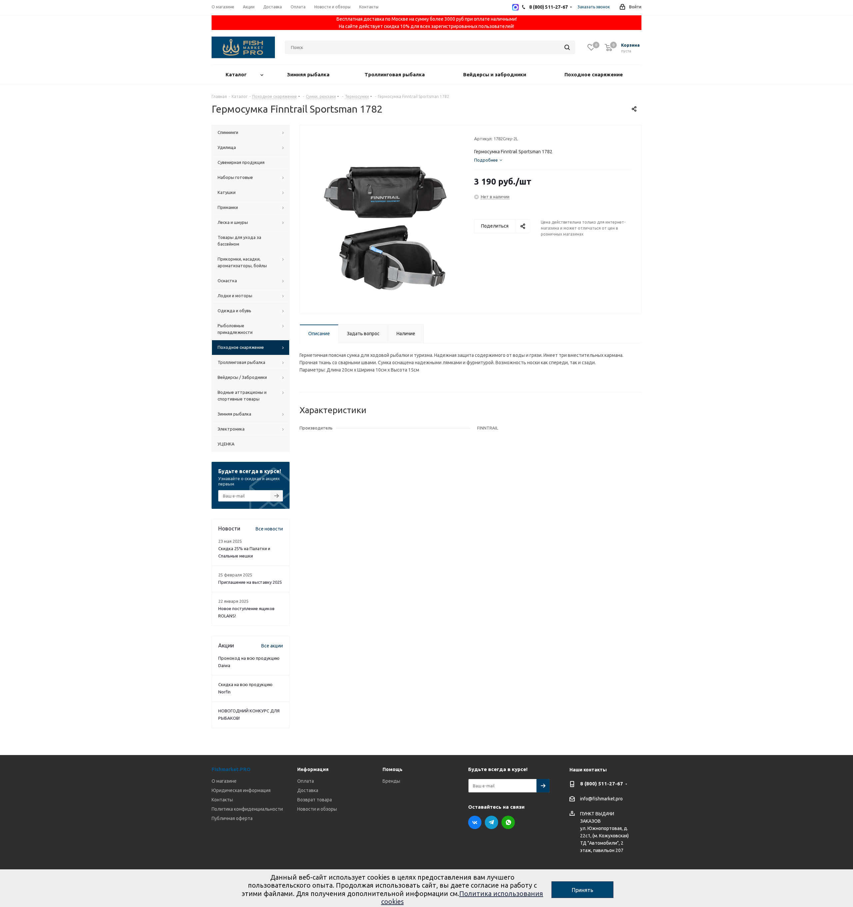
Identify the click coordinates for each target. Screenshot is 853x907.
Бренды (391, 781)
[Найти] (567, 47)
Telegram (491, 822)
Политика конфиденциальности (247, 809)
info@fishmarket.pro (601, 799)
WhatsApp (508, 822)
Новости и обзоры (317, 809)
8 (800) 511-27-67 (601, 783)
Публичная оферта (232, 818)
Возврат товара (314, 799)
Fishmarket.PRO (231, 769)
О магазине (224, 781)
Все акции (272, 645)
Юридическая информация (241, 790)
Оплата (305, 781)
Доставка (307, 790)
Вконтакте (474, 822)
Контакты (222, 799)
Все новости (269, 528)
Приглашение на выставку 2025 (250, 582)
